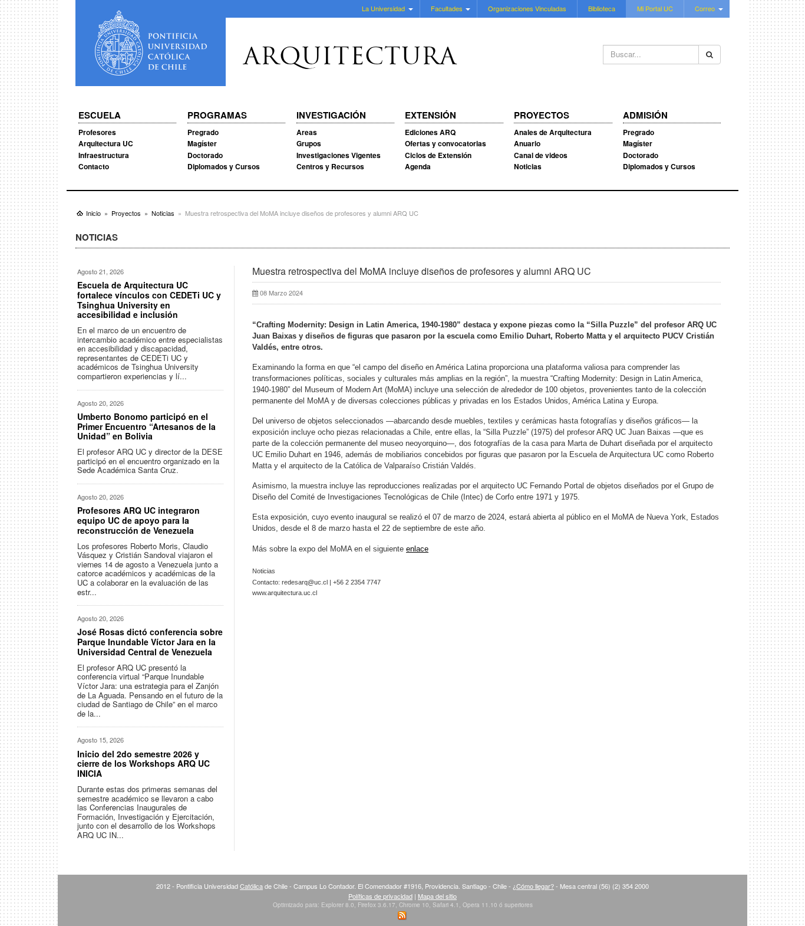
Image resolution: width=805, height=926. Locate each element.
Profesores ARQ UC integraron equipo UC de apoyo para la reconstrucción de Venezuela (138, 520)
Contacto (93, 166)
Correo (705, 8)
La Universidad (383, 8)
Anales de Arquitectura (553, 132)
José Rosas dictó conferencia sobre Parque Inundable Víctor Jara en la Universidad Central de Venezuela (150, 642)
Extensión (430, 116)
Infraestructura (103, 155)
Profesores (97, 132)
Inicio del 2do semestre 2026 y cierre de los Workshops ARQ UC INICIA (143, 764)
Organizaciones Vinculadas (527, 8)
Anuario (527, 143)
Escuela (99, 116)
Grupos (308, 143)
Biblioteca (601, 8)
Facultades (447, 8)
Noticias (528, 166)
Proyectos (541, 116)
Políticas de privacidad (380, 896)
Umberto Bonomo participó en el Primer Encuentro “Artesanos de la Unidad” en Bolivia (146, 426)
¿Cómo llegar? (533, 886)
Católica (251, 886)
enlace (417, 548)
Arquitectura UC (105, 143)
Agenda (418, 166)
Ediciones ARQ (430, 132)
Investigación (331, 116)
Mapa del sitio (437, 896)
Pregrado (203, 132)
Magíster (202, 143)
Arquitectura (350, 58)
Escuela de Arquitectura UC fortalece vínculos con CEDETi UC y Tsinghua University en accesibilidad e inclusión (149, 299)
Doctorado (205, 155)
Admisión (645, 116)
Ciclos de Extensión (438, 155)
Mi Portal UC (655, 8)
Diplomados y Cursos (223, 166)
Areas (306, 132)
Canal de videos (541, 155)
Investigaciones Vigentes (338, 155)
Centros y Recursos (330, 166)
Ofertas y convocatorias (445, 143)
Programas (217, 116)
